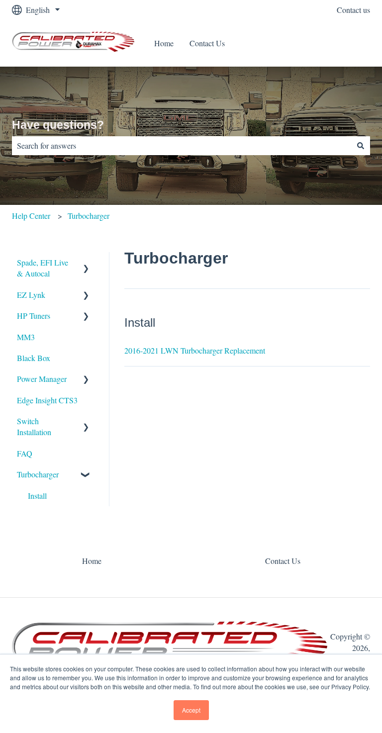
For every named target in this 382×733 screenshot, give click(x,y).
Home (164, 43)
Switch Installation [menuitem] (34, 426)
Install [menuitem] (37, 495)
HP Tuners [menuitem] (33, 315)
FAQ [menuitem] (24, 453)
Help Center (31, 215)
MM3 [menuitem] (26, 337)
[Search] (360, 145)
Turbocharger (88, 215)
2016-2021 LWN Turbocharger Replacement (194, 350)
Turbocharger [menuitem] (38, 474)
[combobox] (181, 145)
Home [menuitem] (91, 560)
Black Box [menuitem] (33, 358)
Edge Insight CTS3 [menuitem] (47, 400)
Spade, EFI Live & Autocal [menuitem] (42, 267)
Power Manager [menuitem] (42, 378)
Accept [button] (191, 710)
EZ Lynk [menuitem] (31, 294)
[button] (86, 263)
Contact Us (207, 43)
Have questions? (58, 124)
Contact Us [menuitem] (282, 560)
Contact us (353, 9)
